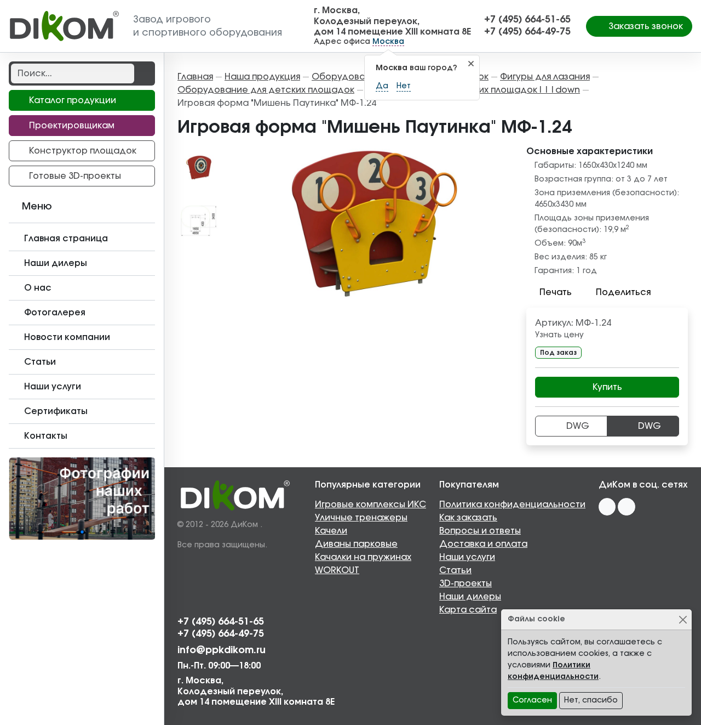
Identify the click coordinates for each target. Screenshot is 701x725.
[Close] (682, 619)
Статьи (455, 570)
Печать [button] (555, 292)
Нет (404, 86)
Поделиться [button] (623, 292)
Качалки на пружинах (363, 557)
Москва (388, 42)
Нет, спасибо (591, 700)
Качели (331, 530)
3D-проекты (465, 583)
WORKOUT (337, 570)
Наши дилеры (470, 596)
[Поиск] (143, 73)
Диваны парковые (356, 544)
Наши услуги (467, 557)
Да (382, 86)
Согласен (532, 700)
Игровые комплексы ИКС (370, 504)
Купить (607, 387)
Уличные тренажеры (361, 517)
